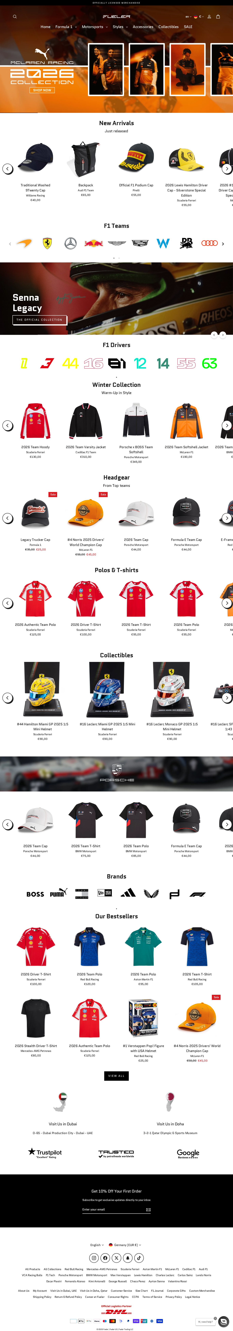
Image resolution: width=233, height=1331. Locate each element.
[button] (223, 1321)
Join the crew (174, 1307)
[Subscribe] (206, 1293)
